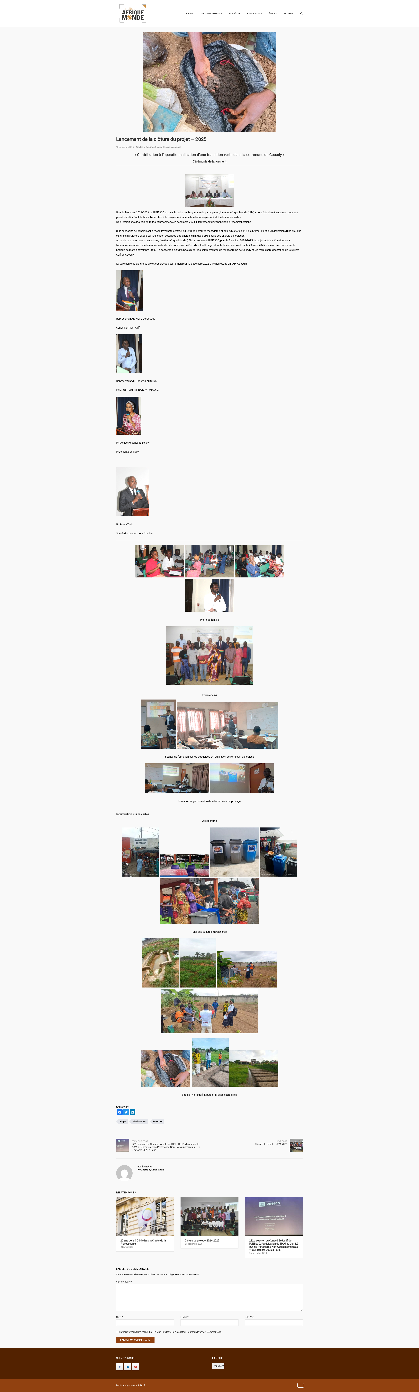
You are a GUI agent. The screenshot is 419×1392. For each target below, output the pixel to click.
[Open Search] (301, 13)
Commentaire (124, 1281)
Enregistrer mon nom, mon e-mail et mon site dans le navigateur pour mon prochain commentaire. (170, 1332)
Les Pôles (234, 13)
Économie (157, 1121)
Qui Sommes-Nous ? (211, 13)
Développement (140, 1121)
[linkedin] (132, 1112)
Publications (254, 13)
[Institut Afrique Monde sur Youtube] (135, 1366)
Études (273, 13)
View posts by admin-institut (150, 1169)
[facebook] (120, 1112)
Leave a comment (172, 147)
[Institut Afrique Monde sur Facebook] (119, 1366)
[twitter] (126, 1112)
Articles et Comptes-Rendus (149, 147)
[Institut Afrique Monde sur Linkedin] (127, 1366)
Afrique (122, 1121)
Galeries (288, 13)
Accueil (190, 13)
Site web (249, 1317)
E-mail (185, 1317)
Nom (119, 1317)
